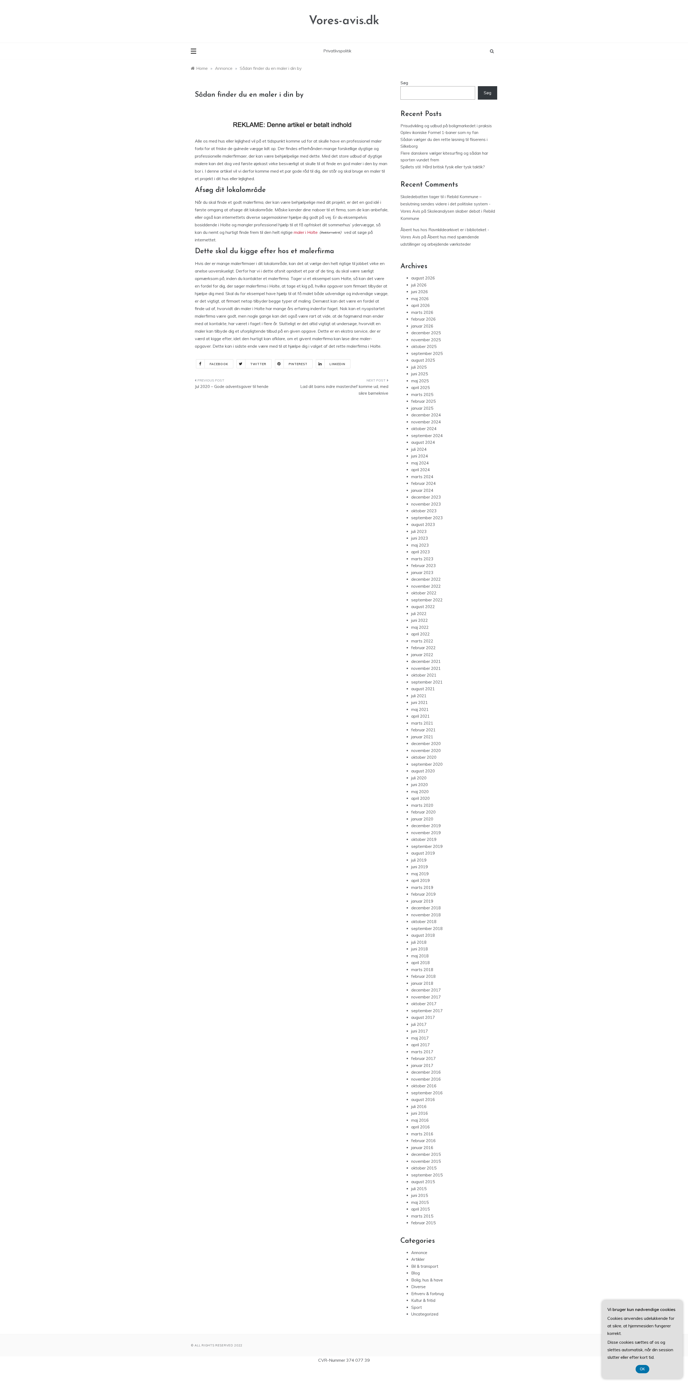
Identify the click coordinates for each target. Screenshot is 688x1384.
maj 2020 (420, 791)
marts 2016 (422, 1133)
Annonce (419, 1252)
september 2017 (427, 1010)
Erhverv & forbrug (427, 1293)
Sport (416, 1307)
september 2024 (427, 435)
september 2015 (427, 1175)
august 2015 (423, 1181)
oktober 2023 (423, 510)
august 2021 (423, 688)
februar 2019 (423, 894)
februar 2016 (423, 1140)
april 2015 (420, 1209)
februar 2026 (423, 319)
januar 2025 (422, 408)
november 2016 (426, 1079)
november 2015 (426, 1161)
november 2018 (426, 914)
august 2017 (423, 1017)
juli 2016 (419, 1106)
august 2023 (423, 524)
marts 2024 (422, 476)
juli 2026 (419, 285)
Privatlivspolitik (337, 50)
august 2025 (423, 360)
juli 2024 (419, 449)
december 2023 (426, 497)
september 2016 (427, 1092)
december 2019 (426, 825)
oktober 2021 (423, 675)
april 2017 (420, 1044)
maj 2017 (420, 1038)
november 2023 (426, 504)
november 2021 (426, 668)
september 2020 (427, 764)
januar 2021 (422, 736)
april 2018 (420, 962)
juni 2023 (419, 538)
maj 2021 (420, 709)
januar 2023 (422, 572)
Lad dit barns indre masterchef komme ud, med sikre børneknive (344, 390)
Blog (415, 1273)
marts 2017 (422, 1051)
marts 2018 (422, 969)
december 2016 (426, 1072)
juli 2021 (419, 695)
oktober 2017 (423, 1003)
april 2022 (420, 634)
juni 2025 (419, 373)
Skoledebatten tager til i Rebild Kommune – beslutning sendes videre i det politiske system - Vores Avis (445, 204)
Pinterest (298, 364)
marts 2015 (422, 1216)
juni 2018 (419, 948)
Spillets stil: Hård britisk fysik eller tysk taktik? (442, 166)
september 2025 (427, 353)
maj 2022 (420, 627)
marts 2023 (422, 558)
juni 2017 (419, 1031)
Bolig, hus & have (427, 1280)
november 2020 (426, 750)
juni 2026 (419, 291)
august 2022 (423, 606)
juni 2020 (419, 784)
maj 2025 (420, 380)
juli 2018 (419, 942)
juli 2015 (419, 1188)
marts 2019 (422, 887)
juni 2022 (419, 620)
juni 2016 (419, 1113)
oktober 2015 (423, 1168)
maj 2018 (420, 955)
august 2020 (423, 770)
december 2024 (426, 414)
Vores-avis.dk (344, 21)
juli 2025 (419, 367)
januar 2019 (422, 901)
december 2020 (426, 743)
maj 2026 (420, 298)
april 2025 (420, 387)
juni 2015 (419, 1195)
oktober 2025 (423, 346)
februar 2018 (423, 976)
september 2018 (427, 928)
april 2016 (420, 1126)
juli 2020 (419, 777)
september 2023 (427, 517)
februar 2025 (423, 401)
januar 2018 (422, 983)
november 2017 (426, 997)
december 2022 (426, 579)
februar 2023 (423, 565)
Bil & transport (424, 1266)
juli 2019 (419, 860)
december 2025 (426, 332)
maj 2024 (420, 463)
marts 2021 (422, 723)
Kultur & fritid (423, 1300)
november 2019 (426, 832)
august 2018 (423, 935)
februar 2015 (423, 1222)
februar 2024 (423, 483)
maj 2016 (420, 1120)
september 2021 (427, 682)
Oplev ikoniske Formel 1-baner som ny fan (439, 132)
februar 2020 (423, 812)
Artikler (418, 1259)
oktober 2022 (423, 592)
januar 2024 (422, 490)
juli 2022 (419, 613)
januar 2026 (422, 326)
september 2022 (427, 599)
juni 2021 (419, 702)
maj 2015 (420, 1202)
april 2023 (420, 551)
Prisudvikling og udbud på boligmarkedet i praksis (446, 125)
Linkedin (337, 364)
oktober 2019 (423, 839)
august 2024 (423, 442)
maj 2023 (420, 545)
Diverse (418, 1286)
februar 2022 (423, 647)
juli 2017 (419, 1024)
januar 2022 (422, 654)
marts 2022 (422, 641)
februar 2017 (423, 1058)
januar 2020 (422, 819)
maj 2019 (420, 873)
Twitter (258, 364)
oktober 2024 (423, 428)
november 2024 (426, 421)
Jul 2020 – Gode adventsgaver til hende (231, 386)
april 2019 (420, 880)
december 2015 (426, 1154)
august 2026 (423, 278)
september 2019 (427, 846)
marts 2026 (422, 312)
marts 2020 (422, 805)
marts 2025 (422, 394)
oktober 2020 (423, 757)
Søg (404, 82)
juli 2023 (419, 531)
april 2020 (420, 798)
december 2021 (426, 661)
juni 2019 (419, 866)
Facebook (219, 364)
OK (642, 1369)
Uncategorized (424, 1314)
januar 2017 (422, 1065)
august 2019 (423, 853)
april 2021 (420, 716)
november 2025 (426, 339)
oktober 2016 (423, 1085)
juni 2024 (419, 456)
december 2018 (426, 907)
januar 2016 (422, 1147)
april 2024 (420, 469)
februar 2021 (423, 729)
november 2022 (426, 586)
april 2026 (420, 305)
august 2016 (423, 1099)
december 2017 (426, 990)
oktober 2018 (423, 921)
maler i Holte (306, 232)
